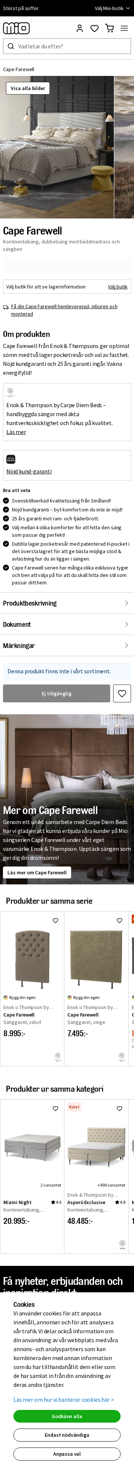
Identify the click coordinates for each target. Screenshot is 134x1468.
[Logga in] (79, 28)
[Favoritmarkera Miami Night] (55, 1108)
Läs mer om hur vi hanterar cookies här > (63, 1399)
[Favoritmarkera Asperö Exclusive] (119, 1108)
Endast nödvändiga (67, 1435)
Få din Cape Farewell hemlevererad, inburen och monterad (64, 310)
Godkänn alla (67, 1416)
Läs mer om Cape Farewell (37, 872)
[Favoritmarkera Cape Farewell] (122, 693)
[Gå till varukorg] (109, 28)
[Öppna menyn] (124, 28)
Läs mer (16, 431)
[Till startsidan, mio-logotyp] (16, 28)
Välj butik (118, 286)
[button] (57, 147)
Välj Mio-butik (109, 8)
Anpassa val (67, 1454)
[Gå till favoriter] (94, 28)
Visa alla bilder (28, 88)
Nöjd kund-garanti (29, 471)
